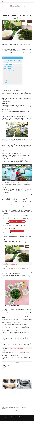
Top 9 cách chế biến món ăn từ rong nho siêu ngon (15, 348)
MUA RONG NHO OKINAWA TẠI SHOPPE (17, 221)
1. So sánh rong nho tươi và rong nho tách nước (12, 60)
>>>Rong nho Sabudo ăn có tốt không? (11, 264)
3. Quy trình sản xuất (7, 68)
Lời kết (6, 82)
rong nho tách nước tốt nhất (13, 41)
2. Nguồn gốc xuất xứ (7, 62)
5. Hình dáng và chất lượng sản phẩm (10, 72)
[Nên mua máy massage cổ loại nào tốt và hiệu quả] (24, 384)
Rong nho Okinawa (8, 64)
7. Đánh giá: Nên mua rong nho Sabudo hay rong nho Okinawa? (12, 80)
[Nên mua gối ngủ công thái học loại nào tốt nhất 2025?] (9, 384)
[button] (3, 385)
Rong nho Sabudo (8, 66)
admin (15, 18)
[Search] (31, 1)
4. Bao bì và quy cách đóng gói (9, 70)
